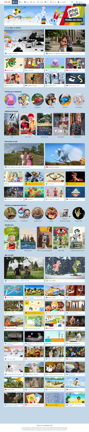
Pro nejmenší (63, 2)
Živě (48, 2)
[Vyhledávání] (72, 2)
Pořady (34, 2)
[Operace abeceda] (44, 15)
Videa (27, 2)
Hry (22, 2)
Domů (16, 2)
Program (54, 2)
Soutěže (41, 2)
